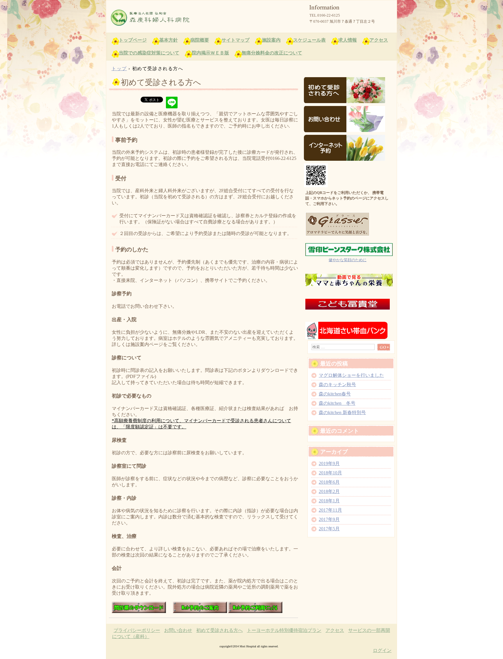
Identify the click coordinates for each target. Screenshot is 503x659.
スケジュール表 (309, 40)
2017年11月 (330, 510)
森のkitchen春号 (335, 393)
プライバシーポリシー (137, 630)
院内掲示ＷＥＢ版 (210, 52)
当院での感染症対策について (149, 52)
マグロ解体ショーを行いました (351, 375)
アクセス (378, 40)
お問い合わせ (178, 630)
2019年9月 (329, 463)
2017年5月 (329, 528)
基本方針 (168, 40)
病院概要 (199, 40)
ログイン (382, 650)
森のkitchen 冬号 (337, 403)
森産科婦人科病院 (176, 17)
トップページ (133, 40)
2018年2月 (329, 491)
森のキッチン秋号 (337, 384)
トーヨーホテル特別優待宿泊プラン (284, 630)
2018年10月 (330, 472)
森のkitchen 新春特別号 (342, 412)
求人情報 (347, 40)
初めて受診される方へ (219, 630)
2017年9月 (329, 519)
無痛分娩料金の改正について (272, 52)
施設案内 (271, 40)
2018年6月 (329, 482)
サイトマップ (235, 40)
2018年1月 (329, 500)
